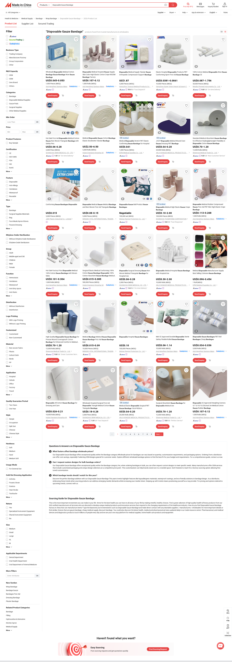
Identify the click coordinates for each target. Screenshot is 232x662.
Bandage (9, 611)
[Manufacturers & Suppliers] (18, 5)
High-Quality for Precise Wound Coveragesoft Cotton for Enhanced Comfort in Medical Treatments (62, 339)
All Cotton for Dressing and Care (61, 404)
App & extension (198, 12)
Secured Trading (46, 23)
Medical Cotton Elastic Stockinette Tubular (99, 139)
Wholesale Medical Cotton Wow (60, 74)
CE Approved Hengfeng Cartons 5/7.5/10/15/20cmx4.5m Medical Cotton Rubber (209, 405)
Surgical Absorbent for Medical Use (170, 404)
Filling (8, 615)
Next (158, 434)
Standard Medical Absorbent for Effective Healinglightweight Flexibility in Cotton (210, 141)
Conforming (61, 204)
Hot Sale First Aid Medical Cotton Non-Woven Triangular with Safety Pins (62, 141)
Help (184, 12)
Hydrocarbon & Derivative (15, 619)
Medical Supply (11, 626)
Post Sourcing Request (158, 649)
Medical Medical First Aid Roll (99, 339)
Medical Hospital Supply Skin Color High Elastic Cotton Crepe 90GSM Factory (99, 74)
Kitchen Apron (11, 623)
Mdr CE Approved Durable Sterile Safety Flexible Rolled (172, 337)
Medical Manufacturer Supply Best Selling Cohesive (208, 271)
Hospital (133, 337)
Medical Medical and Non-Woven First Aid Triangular (99, 205)
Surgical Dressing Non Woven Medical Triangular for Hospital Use (134, 273)
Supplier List (27, 23)
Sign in (224, 6)
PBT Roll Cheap (207, 337)
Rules (226, 12)
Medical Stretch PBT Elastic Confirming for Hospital (134, 142)
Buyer (172, 12)
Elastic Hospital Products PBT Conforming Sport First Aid (172, 73)
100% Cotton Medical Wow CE (210, 73)
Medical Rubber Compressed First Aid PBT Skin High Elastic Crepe (209, 207)
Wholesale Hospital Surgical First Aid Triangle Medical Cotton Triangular (98, 405)
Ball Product (133, 205)
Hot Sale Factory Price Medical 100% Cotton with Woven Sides (61, 273)
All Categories (13, 12)
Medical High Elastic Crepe (173, 208)
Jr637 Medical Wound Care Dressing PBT (170, 142)
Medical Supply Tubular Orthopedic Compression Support (135, 73)
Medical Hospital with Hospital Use (173, 271)
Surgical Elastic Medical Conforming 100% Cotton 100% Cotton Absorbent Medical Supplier (99, 273)
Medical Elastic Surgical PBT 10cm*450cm (134, 406)
